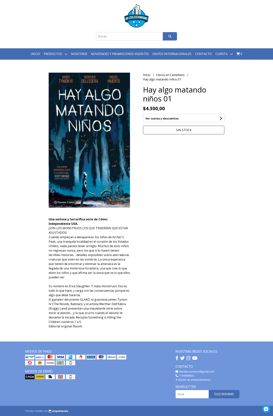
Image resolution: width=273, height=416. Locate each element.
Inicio (35, 54)
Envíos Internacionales (171, 54)
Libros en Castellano (170, 75)
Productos (53, 54)
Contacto (203, 54)
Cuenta (221, 54)
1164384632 (186, 375)
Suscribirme (224, 394)
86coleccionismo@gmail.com (196, 371)
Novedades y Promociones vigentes (120, 54)
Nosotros (79, 54)
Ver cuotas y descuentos (162, 118)
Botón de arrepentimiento (194, 379)
